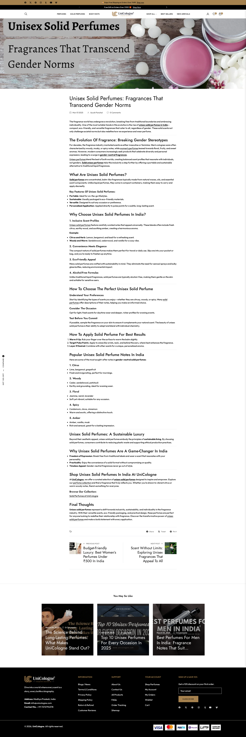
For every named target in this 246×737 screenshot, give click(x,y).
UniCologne (78, 479)
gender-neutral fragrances (113, 154)
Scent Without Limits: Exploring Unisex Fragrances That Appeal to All (147, 554)
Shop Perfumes (152, 684)
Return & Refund (86, 705)
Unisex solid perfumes (79, 225)
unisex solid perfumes (124, 479)
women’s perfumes (129, 148)
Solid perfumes (76, 179)
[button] (166, 7)
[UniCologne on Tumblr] (205, 707)
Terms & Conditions (87, 689)
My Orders (150, 694)
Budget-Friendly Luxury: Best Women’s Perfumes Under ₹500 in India (99, 554)
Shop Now (137, 7)
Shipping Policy (85, 699)
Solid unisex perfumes (92, 162)
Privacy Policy (84, 694)
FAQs (114, 699)
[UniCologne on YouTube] (211, 707)
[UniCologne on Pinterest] (193, 707)
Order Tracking (118, 705)
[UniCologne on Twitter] (186, 707)
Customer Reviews (87, 710)
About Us (115, 684)
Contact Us (116, 689)
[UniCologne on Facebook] (180, 707)
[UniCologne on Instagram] (199, 707)
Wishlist (148, 699)
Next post (155, 543)
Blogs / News (84, 684)
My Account (150, 689)
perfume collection (82, 482)
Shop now (140, 2)
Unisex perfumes (77, 159)
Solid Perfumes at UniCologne (83, 496)
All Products (117, 694)
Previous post (92, 543)
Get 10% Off (3, 379)
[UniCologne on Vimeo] (217, 707)
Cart (147, 705)
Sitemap (115, 710)
